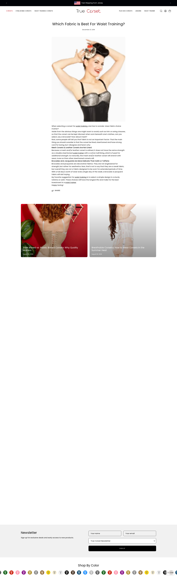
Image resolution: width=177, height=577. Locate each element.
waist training (81, 126)
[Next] (170, 3)
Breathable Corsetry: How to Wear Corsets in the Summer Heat (118, 249)
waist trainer (78, 153)
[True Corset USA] (88, 11)
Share (57, 191)
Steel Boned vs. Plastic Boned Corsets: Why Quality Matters (50, 249)
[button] (23, 11)
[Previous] (6, 3)
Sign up (122, 548)
